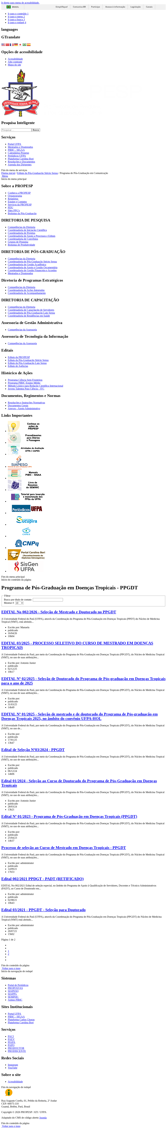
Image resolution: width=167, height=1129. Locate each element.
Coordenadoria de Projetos (21, 233)
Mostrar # (9, 602)
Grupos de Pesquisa (18, 241)
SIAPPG (12, 994)
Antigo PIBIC (15, 999)
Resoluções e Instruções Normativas (26, 402)
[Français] (12, 44)
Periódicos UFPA (17, 155)
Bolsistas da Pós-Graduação (22, 213)
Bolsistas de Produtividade (21, 244)
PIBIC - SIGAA (16, 150)
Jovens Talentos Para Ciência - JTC (26, 388)
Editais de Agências (18, 366)
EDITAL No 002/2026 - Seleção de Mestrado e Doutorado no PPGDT (58, 612)
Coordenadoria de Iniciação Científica (27, 230)
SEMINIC (13, 996)
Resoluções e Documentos (21, 161)
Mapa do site (14, 64)
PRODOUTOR (16, 1048)
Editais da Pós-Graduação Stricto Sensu (37, 173)
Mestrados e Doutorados (20, 147)
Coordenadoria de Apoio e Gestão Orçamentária (32, 267)
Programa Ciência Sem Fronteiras (25, 380)
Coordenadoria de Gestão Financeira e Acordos (32, 270)
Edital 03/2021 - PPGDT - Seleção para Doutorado (43, 910)
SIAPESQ (13, 991)
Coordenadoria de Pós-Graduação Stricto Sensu (32, 261)
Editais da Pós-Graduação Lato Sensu (27, 363)
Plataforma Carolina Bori (21, 158)
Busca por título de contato (18, 599)
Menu (4, 176)
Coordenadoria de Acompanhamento (27, 293)
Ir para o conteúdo (18, 13)
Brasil (15, 7)
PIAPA (11, 1042)
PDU (10, 207)
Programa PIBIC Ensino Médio (24, 382)
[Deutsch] (16, 44)
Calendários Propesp (18, 152)
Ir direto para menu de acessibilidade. (20, 2)
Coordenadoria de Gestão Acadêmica (27, 264)
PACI (11, 1036)
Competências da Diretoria (21, 227)
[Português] (25, 44)
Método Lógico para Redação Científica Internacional (35, 385)
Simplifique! (62, 6)
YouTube (12, 1067)
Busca (36, 130)
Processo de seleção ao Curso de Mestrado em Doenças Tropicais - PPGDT (63, 847)
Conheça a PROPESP (19, 192)
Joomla (43, 1117)
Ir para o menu (16, 16)
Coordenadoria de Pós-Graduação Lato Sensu (31, 312)
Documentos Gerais (18, 405)
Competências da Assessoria (22, 329)
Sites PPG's (14, 210)
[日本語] (20, 44)
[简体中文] (8, 44)
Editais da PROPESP (19, 357)
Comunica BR (79, 6)
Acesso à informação (115, 6)
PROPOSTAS (15, 988)
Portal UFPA (14, 144)
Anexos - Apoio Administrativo (24, 408)
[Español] (29, 44)
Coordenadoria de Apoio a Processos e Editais (31, 236)
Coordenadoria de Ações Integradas (26, 290)
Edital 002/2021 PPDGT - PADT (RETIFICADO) (42, 879)
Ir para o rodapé (17, 22)
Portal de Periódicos (18, 985)
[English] (3, 44)
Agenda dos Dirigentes (19, 164)
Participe (95, 6)
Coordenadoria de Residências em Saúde (29, 315)
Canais (149, 6)
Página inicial (8, 173)
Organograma (15, 195)
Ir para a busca (16, 19)
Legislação (135, 6)
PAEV (11, 1039)
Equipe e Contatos (17, 201)
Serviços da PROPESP (20, 204)
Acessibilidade (15, 58)
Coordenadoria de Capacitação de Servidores (31, 309)
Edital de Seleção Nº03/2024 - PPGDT (33, 750)
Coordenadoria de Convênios (23, 238)
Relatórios (13, 198)
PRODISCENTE (17, 1051)
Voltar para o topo (10, 968)
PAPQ (11, 1045)
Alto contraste (15, 61)
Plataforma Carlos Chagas (21, 1019)
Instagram (13, 1064)
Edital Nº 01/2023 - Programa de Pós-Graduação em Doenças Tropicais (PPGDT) (69, 816)
